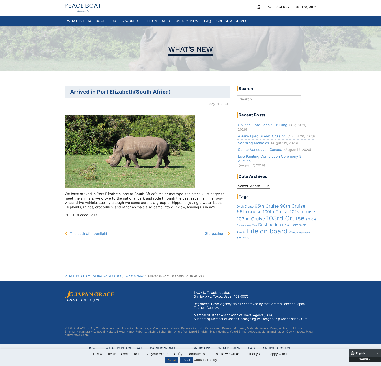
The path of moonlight (88, 233)
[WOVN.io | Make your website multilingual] (365, 359)
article (311, 219)
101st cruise (302, 211)
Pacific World (124, 21)
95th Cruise (267, 206)
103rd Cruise (285, 218)
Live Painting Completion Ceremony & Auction (269, 158)
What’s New (187, 21)
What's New (190, 49)
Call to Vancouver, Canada (260, 149)
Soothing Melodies (253, 143)
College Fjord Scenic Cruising (262, 125)
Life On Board (156, 21)
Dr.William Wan (294, 225)
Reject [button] (186, 360)
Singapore (243, 237)
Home (93, 348)
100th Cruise (275, 211)
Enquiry (308, 7)
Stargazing (214, 233)
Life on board (267, 231)
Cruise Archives (231, 21)
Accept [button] (172, 360)
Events (241, 232)
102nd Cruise (251, 219)
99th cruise (249, 211)
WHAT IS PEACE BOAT (86, 21)
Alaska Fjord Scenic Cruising (262, 136)
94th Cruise (245, 206)
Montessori (305, 232)
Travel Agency (275, 7)
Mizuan (293, 232)
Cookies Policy (205, 360)
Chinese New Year (247, 225)
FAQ (207, 21)
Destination (269, 224)
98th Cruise (292, 206)
